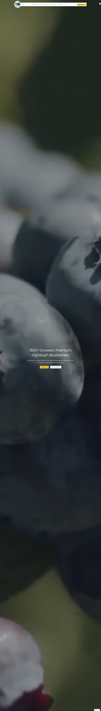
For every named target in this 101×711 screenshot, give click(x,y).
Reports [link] (65, 4)
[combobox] (97, 710)
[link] (100, 4)
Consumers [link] (53, 4)
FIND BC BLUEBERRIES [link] (56, 367)
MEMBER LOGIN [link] (80, 4)
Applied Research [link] (35, 4)
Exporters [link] (60, 4)
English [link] (97, 709)
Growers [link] (28, 4)
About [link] (24, 4)
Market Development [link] (45, 4)
